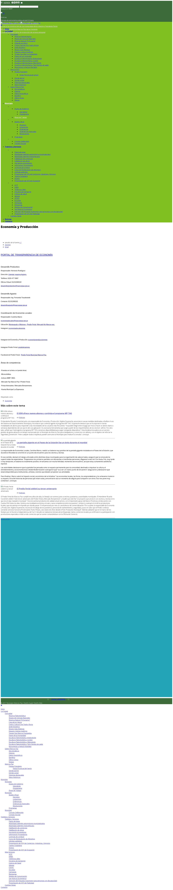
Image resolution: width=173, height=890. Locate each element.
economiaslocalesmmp (17, 328)
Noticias (8, 219)
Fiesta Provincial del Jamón (29, 75)
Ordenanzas (24, 129)
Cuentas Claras (16, 216)
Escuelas (18, 200)
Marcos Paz (15, 69)
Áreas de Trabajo (21, 117)
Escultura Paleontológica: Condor (26, 61)
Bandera (18, 96)
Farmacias (18, 203)
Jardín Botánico (20, 47)
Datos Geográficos (21, 93)
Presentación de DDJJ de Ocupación (27, 181)
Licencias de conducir (22, 167)
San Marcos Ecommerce (23, 209)
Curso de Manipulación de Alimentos (28, 170)
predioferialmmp (24, 347)
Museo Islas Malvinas (22, 50)
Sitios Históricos (20, 85)
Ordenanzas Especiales (28, 131)
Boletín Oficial (19, 122)
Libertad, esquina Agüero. (17, 274)
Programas (18, 137)
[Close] (1, 705)
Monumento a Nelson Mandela (26, 67)
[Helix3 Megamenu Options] (1, 25)
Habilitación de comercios (24, 159)
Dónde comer (19, 80)
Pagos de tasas (20, 152)
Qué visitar (14, 34)
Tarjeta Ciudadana (21, 176)
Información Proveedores (24, 165)
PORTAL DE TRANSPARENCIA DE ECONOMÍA (27, 254)
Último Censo (19, 98)
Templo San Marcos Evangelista (26, 54)
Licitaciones (24, 127)
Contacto (8, 221)
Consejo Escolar (20, 143)
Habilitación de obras (22, 161)
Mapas (17, 100)
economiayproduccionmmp (37, 340)
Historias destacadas (22, 82)
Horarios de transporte (23, 192)
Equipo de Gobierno (22, 109)
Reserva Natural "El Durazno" (25, 41)
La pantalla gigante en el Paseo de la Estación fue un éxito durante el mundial (52, 442)
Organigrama (24, 114)
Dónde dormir (20, 78)
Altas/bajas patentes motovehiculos (27, 156)
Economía (8, 401)
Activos (17, 178)
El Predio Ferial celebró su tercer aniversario (37, 488)
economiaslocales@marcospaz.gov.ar (14, 321)
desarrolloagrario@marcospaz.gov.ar (14, 305)
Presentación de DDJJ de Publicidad (27, 214)
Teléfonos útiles (20, 189)
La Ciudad (9, 31)
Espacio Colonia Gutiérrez (24, 52)
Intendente (23, 112)
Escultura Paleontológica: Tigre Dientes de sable (32, 65)
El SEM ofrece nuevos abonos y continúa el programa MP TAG (44, 413)
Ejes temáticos (20, 89)
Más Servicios (10, 852)
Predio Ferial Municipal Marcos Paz (34, 355)
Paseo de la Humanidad (23, 56)
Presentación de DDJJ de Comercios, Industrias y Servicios (35, 174)
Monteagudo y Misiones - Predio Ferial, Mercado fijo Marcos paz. (32, 324)
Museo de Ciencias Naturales (25, 39)
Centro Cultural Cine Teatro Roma (27, 45)
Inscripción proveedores (23, 163)
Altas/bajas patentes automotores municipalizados (33, 154)
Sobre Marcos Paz (17, 87)
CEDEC (17, 198)
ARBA (17, 187)
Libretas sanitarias (21, 172)
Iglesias (17, 196)
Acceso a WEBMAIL (58, 699)
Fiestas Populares (21, 72)
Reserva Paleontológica (23, 36)
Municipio (9, 103)
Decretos (23, 125)
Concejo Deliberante (22, 141)
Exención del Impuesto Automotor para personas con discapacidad (39, 211)
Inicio (7, 29)
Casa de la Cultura (21, 43)
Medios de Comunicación (24, 207)
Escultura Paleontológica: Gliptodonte (28, 63)
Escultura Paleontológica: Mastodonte (28, 58)
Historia (17, 91)
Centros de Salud (21, 194)
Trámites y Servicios (13, 147)
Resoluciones (24, 134)
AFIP (16, 185)
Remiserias (18, 205)
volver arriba (5, 519)
